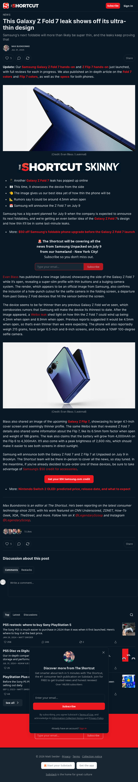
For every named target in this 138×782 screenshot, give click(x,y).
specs (65, 76)
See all (10, 702)
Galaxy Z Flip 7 (79, 421)
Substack (51, 774)
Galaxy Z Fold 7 (37, 180)
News (6, 14)
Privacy (66, 756)
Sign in (128, 6)
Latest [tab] (16, 614)
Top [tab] (7, 614)
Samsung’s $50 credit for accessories (50, 469)
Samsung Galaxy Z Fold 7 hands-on (48, 67)
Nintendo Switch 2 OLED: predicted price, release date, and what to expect (74, 489)
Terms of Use (86, 714)
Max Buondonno (21, 46)
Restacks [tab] (26, 570)
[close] (103, 652)
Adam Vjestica (26, 663)
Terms (76, 756)
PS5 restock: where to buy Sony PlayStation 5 (37, 625)
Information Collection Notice (68, 718)
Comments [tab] (11, 570)
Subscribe (113, 5)
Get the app (86, 765)
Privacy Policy (96, 718)
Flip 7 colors (29, 76)
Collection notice (92, 756)
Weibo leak (39, 314)
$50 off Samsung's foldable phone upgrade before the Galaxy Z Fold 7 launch (77, 232)
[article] (69, 633)
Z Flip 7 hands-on (95, 67)
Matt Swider (26, 637)
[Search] (131, 614)
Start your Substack (59, 765)
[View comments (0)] (19, 58)
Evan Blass (11, 277)
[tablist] (18, 569)
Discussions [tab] (30, 614)
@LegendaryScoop (89, 515)
